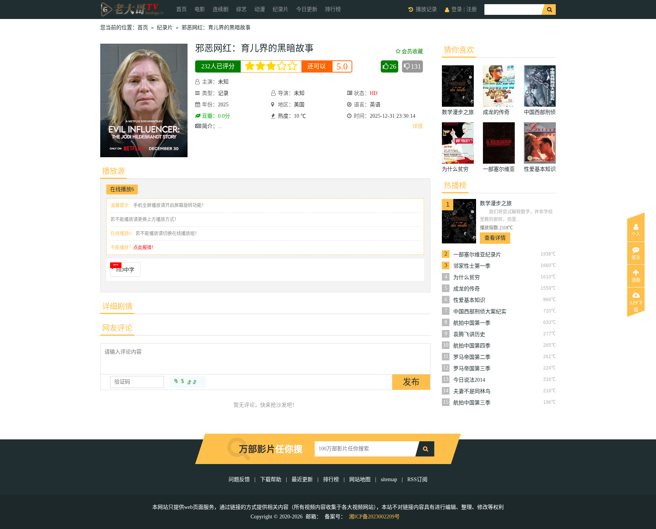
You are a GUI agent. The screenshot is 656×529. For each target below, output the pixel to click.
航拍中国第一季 (471, 323)
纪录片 (281, 9)
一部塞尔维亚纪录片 (477, 254)
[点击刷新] (187, 382)
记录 (223, 93)
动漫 (259, 9)
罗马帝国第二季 (471, 357)
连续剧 (221, 9)
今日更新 (306, 9)
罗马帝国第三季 (471, 368)
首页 (181, 9)
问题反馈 (240, 479)
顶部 (635, 280)
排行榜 (333, 9)
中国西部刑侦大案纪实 (479, 311)
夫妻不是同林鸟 (471, 391)
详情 (417, 126)
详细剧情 (117, 306)
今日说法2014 (469, 380)
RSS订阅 (417, 479)
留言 (635, 257)
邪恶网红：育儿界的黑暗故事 (216, 27)
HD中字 (125, 270)
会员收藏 (412, 51)
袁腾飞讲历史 (469, 334)
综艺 (241, 9)
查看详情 (495, 238)
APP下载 (636, 305)
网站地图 (360, 479)
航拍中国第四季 (471, 346)
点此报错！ (144, 247)
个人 (635, 234)
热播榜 (455, 186)
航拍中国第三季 (471, 403)
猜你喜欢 (459, 50)
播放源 (113, 171)
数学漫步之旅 (496, 203)
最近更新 (302, 479)
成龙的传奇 (466, 289)
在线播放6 (122, 189)
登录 (456, 9)
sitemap (389, 479)
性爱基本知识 (469, 300)
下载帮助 (270, 479)
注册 (471, 9)
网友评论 (117, 328)
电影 (199, 9)
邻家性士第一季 (471, 266)
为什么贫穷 (466, 277)
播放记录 (426, 9)
